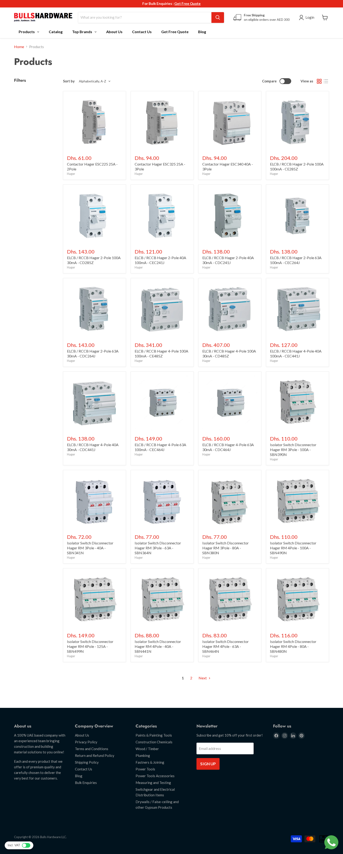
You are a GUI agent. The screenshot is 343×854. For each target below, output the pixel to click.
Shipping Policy (87, 762)
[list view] (325, 81)
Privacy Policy (86, 742)
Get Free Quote (187, 3)
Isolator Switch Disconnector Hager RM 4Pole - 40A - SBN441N (158, 646)
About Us (82, 735)
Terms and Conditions (91, 749)
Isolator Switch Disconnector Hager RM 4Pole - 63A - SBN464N (225, 646)
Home (19, 47)
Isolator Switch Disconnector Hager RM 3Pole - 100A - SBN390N (293, 449)
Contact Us (83, 769)
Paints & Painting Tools (154, 735)
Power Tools (145, 769)
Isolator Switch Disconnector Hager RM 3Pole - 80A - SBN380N (225, 548)
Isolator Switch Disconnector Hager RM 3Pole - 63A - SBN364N (158, 548)
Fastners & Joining (150, 762)
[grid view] (319, 81)
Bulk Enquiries (86, 782)
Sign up (208, 763)
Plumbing (143, 755)
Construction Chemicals (154, 742)
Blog (78, 776)
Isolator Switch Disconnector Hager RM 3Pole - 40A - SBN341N (90, 548)
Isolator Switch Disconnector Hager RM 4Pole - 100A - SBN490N (293, 548)
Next (203, 678)
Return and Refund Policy (94, 755)
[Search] (217, 17)
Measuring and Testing (153, 782)
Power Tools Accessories (155, 776)
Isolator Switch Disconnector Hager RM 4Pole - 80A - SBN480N (293, 646)
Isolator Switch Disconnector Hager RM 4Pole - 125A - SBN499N (90, 646)
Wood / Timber (147, 749)
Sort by (69, 81)
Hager (71, 174)
